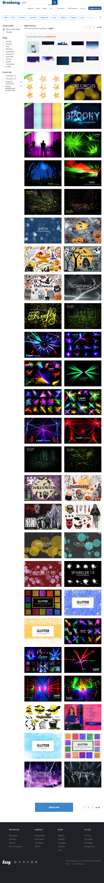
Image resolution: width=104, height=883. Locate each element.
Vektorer (30, 8)
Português (62, 843)
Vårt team (88, 839)
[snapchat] (32, 862)
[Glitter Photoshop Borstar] (43, 603)
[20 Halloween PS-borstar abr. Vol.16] (82, 517)
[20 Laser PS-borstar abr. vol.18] (82, 431)
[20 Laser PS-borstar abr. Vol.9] (43, 373)
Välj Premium (72, 8)
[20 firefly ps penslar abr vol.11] (43, 316)
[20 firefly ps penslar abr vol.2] (43, 173)
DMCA (37, 846)
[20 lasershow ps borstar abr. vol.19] (43, 689)
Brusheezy (13, 835)
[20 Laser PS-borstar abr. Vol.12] (82, 402)
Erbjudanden (40, 835)
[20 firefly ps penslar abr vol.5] (82, 202)
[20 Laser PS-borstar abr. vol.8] (82, 373)
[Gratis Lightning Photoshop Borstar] (82, 774)
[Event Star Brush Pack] (43, 87)
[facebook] (15, 862)
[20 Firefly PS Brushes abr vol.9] (82, 316)
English (61, 835)
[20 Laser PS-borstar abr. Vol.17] (43, 431)
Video (44, 8)
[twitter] (19, 862)
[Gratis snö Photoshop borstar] (43, 230)
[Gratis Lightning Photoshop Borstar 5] (43, 774)
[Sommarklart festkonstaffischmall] (82, 717)
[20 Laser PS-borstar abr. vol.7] (82, 145)
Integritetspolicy (79, 864)
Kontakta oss (89, 846)
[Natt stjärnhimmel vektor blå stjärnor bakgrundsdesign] (63, 61)
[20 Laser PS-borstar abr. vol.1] (82, 173)
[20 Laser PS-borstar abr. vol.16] (43, 345)
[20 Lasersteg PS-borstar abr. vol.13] (43, 660)
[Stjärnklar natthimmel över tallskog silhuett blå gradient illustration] (92, 58)
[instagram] (28, 862)
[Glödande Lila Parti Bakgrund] (43, 145)
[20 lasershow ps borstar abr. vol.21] (82, 689)
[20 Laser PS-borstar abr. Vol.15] (82, 345)
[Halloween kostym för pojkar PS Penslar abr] (43, 517)
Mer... (60, 850)
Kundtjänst (39, 843)
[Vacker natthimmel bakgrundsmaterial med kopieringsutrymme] (92, 45)
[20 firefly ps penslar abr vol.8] (82, 459)
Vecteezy (13, 839)
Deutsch (61, 846)
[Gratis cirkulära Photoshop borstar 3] (43, 574)
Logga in (83, 8)
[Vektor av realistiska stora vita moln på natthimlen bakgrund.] (48, 58)
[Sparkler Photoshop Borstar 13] (82, 574)
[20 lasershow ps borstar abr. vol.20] (82, 660)
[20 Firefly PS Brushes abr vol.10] (43, 202)
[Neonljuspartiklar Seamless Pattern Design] (43, 116)
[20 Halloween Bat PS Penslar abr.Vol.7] (43, 717)
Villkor (68, 864)
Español (61, 839)
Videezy (12, 843)
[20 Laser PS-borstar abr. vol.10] (43, 402)
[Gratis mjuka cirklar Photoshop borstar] (82, 87)
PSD (50, 8)
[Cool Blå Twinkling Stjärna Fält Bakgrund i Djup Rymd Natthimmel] (77, 43)
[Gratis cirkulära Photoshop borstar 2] (82, 545)
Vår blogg (88, 843)
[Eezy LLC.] (7, 862)
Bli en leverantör (15, 846)
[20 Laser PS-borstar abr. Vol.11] (82, 631)
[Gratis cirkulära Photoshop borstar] (43, 545)
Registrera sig (95, 8)
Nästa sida (54, 807)
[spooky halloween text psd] (82, 116)
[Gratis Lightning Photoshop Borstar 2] (82, 287)
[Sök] (55, 2)
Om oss (87, 835)
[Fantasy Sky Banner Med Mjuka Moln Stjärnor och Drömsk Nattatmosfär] (33, 59)
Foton (38, 8)
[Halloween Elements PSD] (82, 230)
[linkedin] (36, 862)
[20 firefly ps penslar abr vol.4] (43, 459)
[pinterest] (24, 862)
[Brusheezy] (11, 3)
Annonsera (39, 839)
